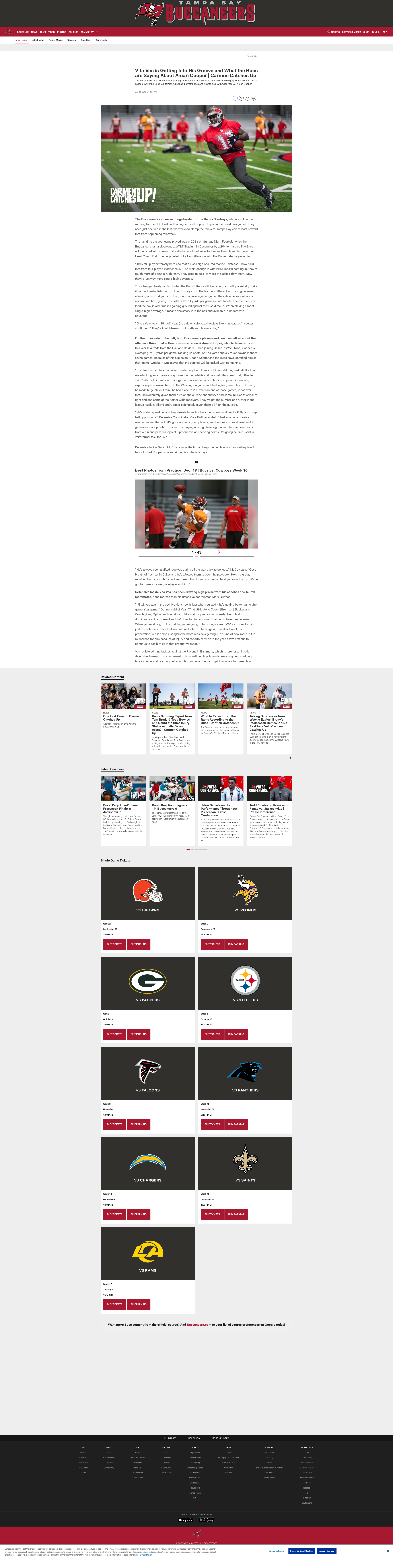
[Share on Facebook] (235, 99)
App (307, 1452)
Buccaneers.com (199, 1324)
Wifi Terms (269, 1473)
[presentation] (291, 758)
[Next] (219, 552)
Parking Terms (269, 1478)
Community (109, 1468)
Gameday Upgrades (195, 1468)
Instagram (307, 1498)
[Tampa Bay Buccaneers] (196, 1534)
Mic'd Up (137, 1468)
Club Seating (195, 1463)
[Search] (328, 32)
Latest (109, 1452)
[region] (196, 1551)
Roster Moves (109, 1457)
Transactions (83, 1463)
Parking (269, 1463)
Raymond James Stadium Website (269, 1468)
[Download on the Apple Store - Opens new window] (185, 1520)
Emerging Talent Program (228, 1457)
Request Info (195, 1488)
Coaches (82, 1457)
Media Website (307, 1463)
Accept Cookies (326, 1551)
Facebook (307, 1488)
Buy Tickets (114, 944)
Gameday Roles (228, 1463)
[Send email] (247, 99)
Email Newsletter (307, 1478)
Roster (83, 1452)
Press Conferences (137, 1457)
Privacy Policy (145, 1555)
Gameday (269, 1457)
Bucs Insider (138, 1473)
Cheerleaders (166, 1473)
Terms (194, 1498)
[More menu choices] (97, 32)
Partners (228, 1473)
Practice (166, 1463)
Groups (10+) (195, 1483)
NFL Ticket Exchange (307, 1468)
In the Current (137, 1478)
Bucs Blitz (109, 1463)
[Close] (388, 1551)
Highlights (137, 1463)
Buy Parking (139, 944)
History (83, 1473)
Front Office (83, 1468)
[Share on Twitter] (241, 99)
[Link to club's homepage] (8, 31)
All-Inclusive (195, 1473)
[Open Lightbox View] (196, 521)
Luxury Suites (194, 1478)
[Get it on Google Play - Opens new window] (206, 1521)
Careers (229, 1452)
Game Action (166, 1457)
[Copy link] (253, 98)
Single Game (195, 1452)
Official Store (307, 1457)
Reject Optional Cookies (301, 1551)
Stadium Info (269, 1452)
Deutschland (307, 1503)
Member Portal (195, 1493)
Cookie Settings (276, 1551)
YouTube (307, 1483)
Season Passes (195, 1457)
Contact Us (228, 1468)
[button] (192, 758)
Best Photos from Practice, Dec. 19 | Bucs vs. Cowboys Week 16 (191, 470)
